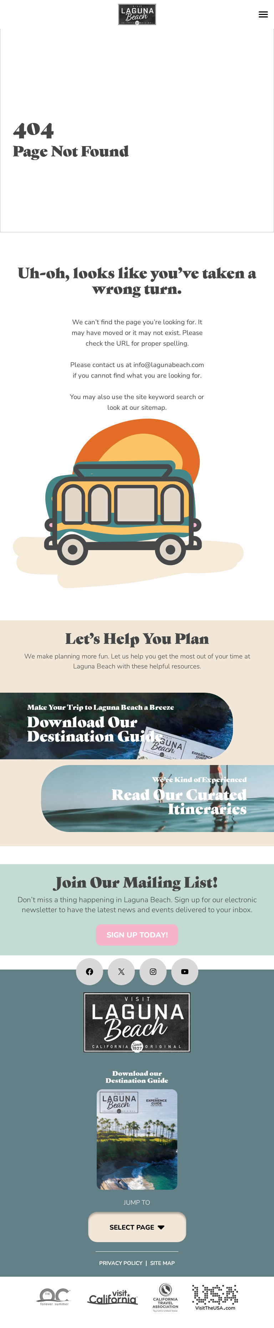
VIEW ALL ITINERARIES (157, 798)
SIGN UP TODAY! (137, 935)
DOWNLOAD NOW (116, 725)
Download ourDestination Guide (137, 1076)
